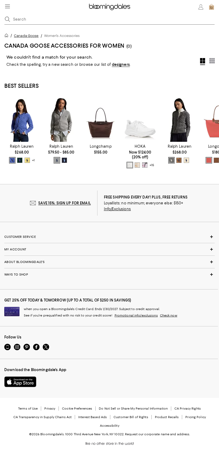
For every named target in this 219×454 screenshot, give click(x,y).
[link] (22, 154)
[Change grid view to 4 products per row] (202, 61)
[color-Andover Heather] (57, 160)
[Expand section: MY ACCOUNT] (109, 249)
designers (121, 64)
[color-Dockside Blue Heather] (12, 160)
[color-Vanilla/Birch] (137, 165)
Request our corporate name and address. (157, 434)
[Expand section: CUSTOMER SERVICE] (109, 237)
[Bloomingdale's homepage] (7, 36)
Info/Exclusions (117, 209)
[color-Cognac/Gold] (216, 160)
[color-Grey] (171, 160)
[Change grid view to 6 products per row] (212, 60)
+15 (152, 165)
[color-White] (129, 165)
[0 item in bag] (211, 7)
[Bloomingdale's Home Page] (109, 7)
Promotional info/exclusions (136, 315)
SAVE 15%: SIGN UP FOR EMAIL (64, 203)
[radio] (12, 160)
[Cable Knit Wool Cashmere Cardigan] (22, 120)
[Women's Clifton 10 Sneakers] (140, 120)
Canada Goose (26, 36)
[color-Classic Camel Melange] (179, 160)
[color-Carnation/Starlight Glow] (144, 165)
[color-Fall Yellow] (27, 160)
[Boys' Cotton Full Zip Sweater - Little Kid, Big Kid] (61, 120)
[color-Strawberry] (209, 160)
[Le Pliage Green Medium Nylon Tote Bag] (100, 120)
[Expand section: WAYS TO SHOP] (109, 274)
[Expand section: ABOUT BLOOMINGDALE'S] (109, 262)
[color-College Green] (19, 160)
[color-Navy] (64, 160)
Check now (168, 315)
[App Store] (20, 381)
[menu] (7, 6)
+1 (33, 160)
